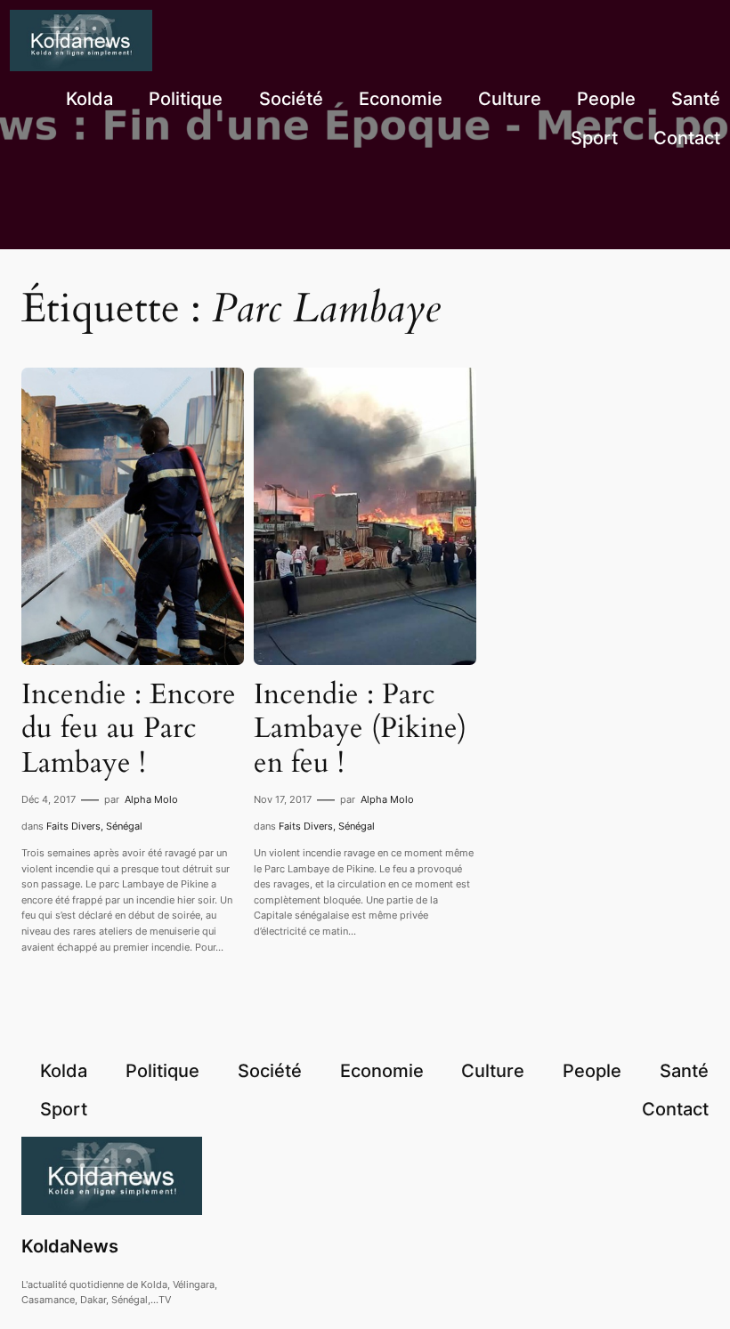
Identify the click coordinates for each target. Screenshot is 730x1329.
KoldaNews (69, 1246)
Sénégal (124, 826)
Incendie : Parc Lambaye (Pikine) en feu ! (360, 728)
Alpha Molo (151, 799)
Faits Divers (73, 826)
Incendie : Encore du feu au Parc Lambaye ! (128, 728)
